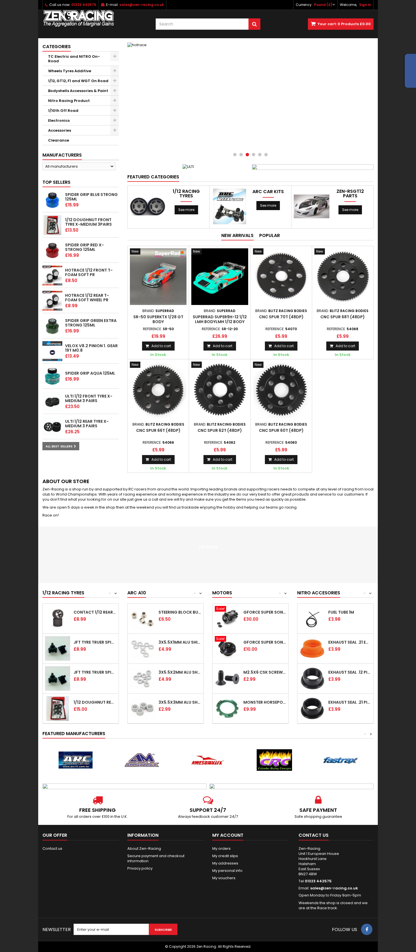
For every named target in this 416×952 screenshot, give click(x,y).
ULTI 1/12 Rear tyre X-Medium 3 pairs (87, 424)
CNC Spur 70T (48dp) (281, 317)
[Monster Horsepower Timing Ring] (227, 708)
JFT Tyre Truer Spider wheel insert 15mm (95, 642)
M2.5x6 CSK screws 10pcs (264, 672)
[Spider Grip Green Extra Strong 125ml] (52, 326)
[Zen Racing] (94, 18)
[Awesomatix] (208, 760)
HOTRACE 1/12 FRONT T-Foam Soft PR (89, 272)
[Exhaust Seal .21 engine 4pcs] (312, 648)
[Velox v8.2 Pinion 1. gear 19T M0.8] (52, 351)
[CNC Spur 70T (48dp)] (281, 276)
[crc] (274, 760)
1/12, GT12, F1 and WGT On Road (78, 81)
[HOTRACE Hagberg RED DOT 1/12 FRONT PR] (52, 275)
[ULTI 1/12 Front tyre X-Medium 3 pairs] (52, 401)
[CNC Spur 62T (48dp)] (219, 390)
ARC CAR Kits (268, 191)
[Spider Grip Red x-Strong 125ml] (52, 250)
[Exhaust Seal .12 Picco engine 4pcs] (312, 678)
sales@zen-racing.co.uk (334, 888)
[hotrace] (250, 101)
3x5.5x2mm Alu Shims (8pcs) (179, 672)
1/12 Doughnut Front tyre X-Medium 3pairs (88, 222)
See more (186, 209)
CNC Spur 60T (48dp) (281, 430)
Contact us (52, 848)
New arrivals (237, 235)
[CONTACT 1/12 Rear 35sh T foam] (57, 618)
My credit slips (225, 856)
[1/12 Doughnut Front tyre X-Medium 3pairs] (52, 225)
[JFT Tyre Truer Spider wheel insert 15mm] (57, 648)
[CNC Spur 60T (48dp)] (281, 390)
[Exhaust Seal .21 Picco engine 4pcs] (312, 708)
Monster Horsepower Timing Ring (264, 702)
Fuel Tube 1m (341, 612)
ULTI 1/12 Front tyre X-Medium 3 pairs (88, 398)
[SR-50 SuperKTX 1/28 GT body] (158, 276)
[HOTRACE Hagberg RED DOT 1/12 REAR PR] (52, 301)
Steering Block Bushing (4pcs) (179, 612)
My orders (221, 848)
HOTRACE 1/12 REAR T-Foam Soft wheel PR (87, 298)
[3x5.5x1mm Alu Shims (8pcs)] (142, 648)
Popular (269, 235)
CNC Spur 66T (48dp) (158, 430)
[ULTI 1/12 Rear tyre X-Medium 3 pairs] (52, 427)
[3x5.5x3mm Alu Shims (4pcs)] (142, 708)
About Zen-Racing (144, 848)
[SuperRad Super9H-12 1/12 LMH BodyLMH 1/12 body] (219, 276)
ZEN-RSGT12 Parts (350, 193)
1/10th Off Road (63, 110)
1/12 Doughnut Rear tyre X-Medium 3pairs (95, 702)
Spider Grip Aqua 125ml (90, 373)
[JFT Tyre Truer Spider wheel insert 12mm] (57, 678)
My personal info (227, 870)
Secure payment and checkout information (156, 858)
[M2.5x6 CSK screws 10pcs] (227, 678)
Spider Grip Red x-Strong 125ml (84, 247)
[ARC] (75, 760)
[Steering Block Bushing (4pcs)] (142, 618)
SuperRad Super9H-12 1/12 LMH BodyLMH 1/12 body (220, 319)
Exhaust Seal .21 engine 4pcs (349, 642)
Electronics (59, 120)
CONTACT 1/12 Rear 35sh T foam (95, 612)
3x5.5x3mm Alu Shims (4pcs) (179, 702)
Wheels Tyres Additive (69, 71)
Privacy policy (140, 868)
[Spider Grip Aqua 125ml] (52, 376)
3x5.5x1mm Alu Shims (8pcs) (179, 642)
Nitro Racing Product (69, 100)
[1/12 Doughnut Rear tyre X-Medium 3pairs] (57, 708)
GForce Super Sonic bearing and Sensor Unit (264, 642)
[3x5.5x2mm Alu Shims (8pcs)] (142, 678)
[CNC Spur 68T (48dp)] (342, 276)
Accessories (59, 130)
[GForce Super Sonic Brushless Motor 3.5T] (227, 618)
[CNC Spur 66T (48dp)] (158, 390)
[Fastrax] (340, 760)
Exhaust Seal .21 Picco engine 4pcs (349, 702)
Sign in (365, 4)
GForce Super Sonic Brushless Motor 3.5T (264, 612)
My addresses (225, 863)
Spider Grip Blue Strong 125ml (91, 197)
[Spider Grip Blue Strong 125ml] (52, 200)
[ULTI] (188, 166)
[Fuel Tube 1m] (312, 618)
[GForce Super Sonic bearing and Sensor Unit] (227, 648)
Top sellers (56, 182)
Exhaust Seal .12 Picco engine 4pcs (349, 672)
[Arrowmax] (142, 760)
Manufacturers (62, 155)
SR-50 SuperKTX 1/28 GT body (158, 319)
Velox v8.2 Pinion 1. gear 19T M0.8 (91, 348)
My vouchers (223, 878)
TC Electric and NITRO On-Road (74, 59)
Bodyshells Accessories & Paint (78, 90)
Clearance (58, 140)
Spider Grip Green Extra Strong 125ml (91, 323)
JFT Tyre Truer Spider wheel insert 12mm (95, 672)
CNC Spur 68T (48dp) (342, 317)
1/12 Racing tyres (186, 193)
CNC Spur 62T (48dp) (220, 430)
